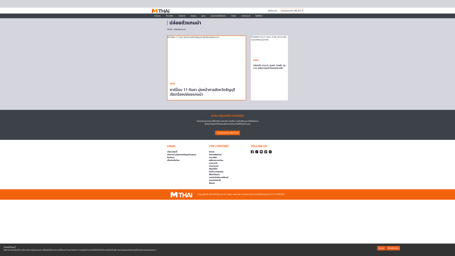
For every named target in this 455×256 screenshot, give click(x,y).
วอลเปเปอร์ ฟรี (215, 180)
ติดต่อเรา (171, 157)
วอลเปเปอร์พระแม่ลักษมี (218, 177)
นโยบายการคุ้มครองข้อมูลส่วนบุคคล (181, 154)
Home (169, 29)
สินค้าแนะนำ (272, 10)
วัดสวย (233, 15)
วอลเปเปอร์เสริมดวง (218, 15)
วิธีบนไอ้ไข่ (213, 168)
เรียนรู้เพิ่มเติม (393, 248)
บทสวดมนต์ (245, 15)
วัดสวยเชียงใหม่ (215, 154)
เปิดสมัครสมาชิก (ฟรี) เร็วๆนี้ (227, 132)
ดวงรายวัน (213, 163)
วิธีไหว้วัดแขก (214, 174)
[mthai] (160, 10)
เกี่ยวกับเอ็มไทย (173, 160)
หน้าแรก (157, 15)
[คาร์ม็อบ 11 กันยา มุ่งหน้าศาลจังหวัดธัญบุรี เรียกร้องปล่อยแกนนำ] (206, 58)
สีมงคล (212, 183)
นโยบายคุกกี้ (172, 151)
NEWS (172, 83)
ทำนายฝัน (169, 15)
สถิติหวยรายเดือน (216, 160)
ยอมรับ (381, 248)
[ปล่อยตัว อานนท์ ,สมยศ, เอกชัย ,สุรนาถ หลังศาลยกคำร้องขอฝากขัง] (269, 46)
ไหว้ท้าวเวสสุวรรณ (216, 171)
